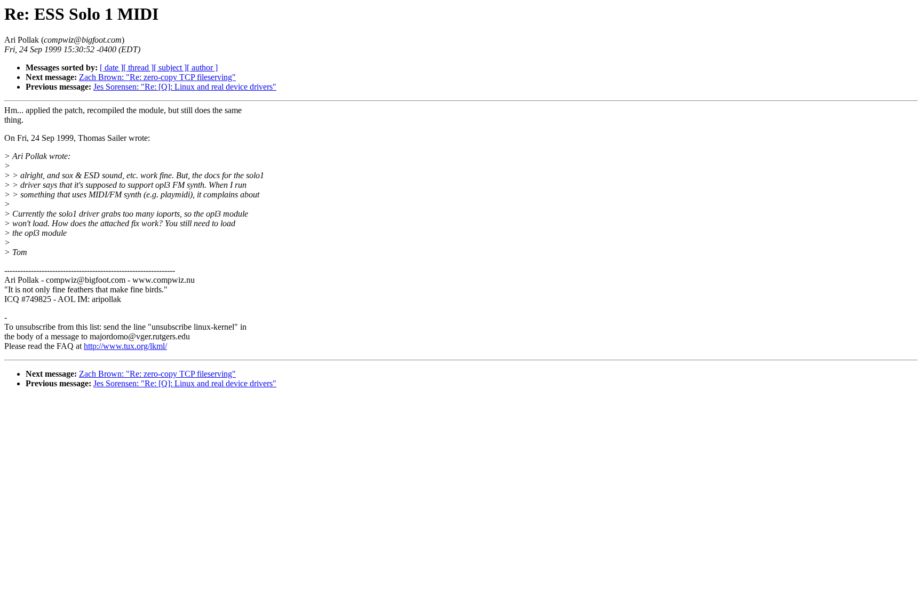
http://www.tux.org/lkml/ (125, 346)
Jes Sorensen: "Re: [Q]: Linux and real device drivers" (184, 86)
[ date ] (111, 67)
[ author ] (202, 67)
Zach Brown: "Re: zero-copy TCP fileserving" (157, 77)
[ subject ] (170, 67)
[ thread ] (138, 67)
